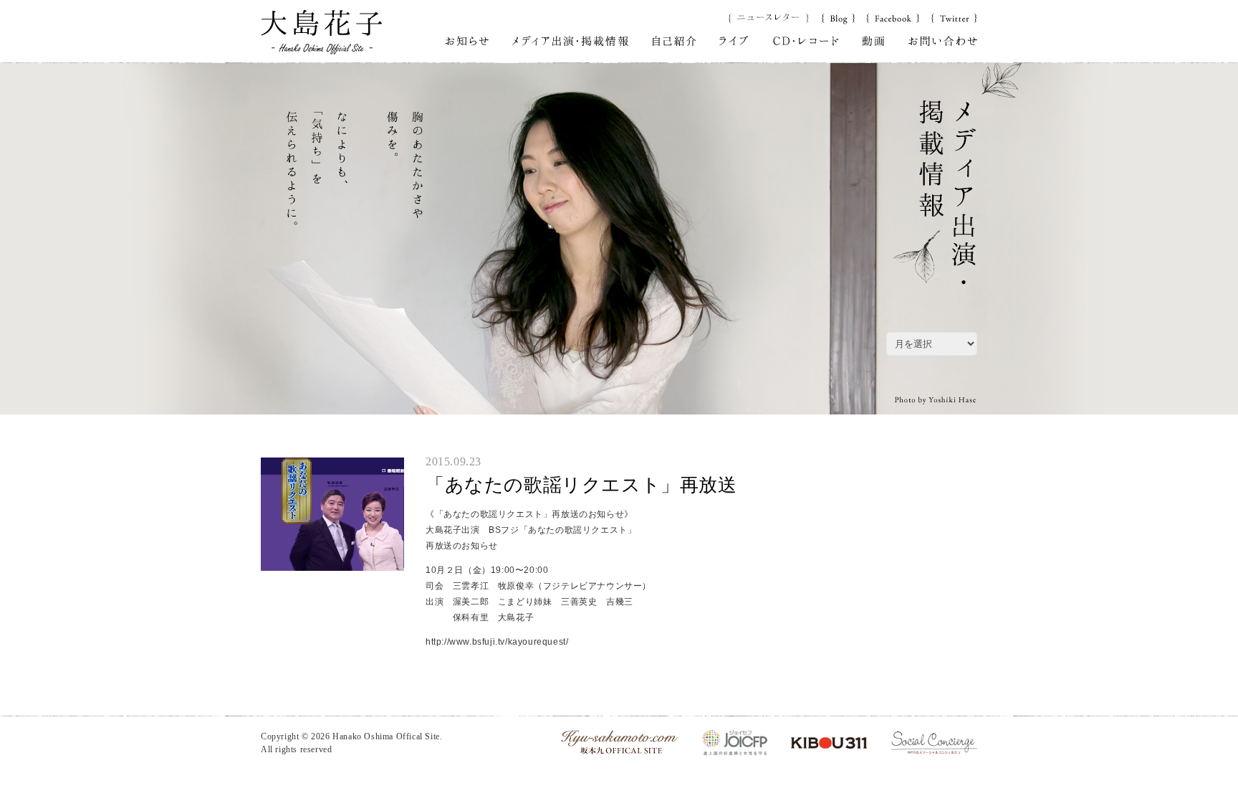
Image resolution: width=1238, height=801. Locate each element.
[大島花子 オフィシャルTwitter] (954, 17)
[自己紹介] (674, 40)
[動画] (873, 40)
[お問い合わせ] (942, 40)
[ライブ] (734, 40)
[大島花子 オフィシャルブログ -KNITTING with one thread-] (838, 17)
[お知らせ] (467, 40)
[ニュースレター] (769, 17)
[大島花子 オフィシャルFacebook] (892, 17)
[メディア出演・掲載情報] (570, 40)
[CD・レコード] (805, 40)
